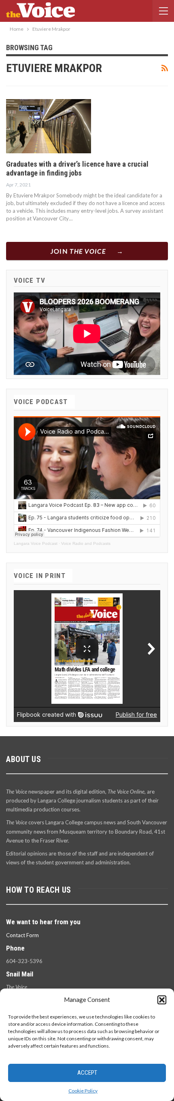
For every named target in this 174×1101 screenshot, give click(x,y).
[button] (162, 1000)
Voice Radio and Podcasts (85, 543)
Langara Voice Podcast (35, 543)
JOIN (78, 251)
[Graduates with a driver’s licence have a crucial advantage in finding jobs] (48, 126)
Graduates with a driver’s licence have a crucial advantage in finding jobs (77, 168)
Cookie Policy (83, 1091)
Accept (87, 1072)
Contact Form (22, 935)
